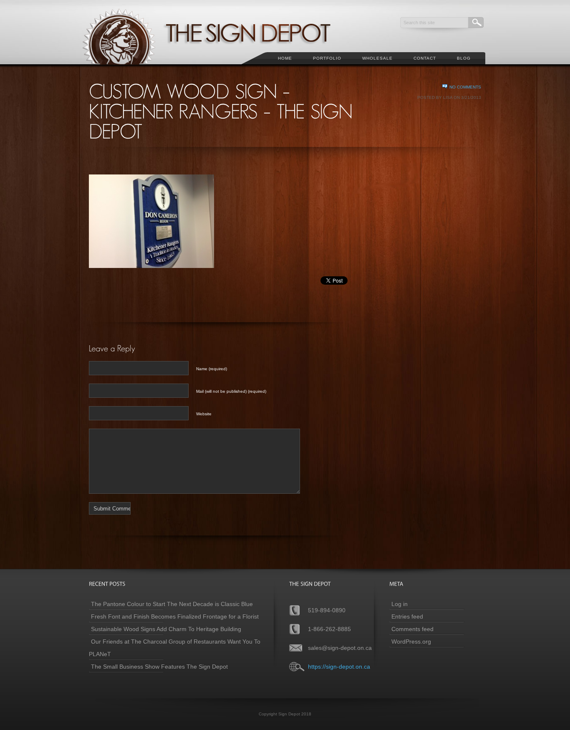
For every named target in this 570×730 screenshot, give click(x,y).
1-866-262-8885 (329, 629)
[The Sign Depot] (218, 69)
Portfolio (327, 58)
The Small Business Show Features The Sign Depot (159, 666)
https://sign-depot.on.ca (339, 666)
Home (285, 58)
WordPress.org (411, 641)
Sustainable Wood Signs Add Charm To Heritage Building (166, 629)
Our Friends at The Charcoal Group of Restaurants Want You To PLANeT (174, 647)
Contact (425, 58)
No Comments (465, 87)
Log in (399, 604)
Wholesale (377, 58)
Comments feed (412, 629)
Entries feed (407, 616)
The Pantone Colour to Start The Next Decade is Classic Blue (172, 604)
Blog (464, 58)
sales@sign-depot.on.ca (340, 647)
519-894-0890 (327, 610)
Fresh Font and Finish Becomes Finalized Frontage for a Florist (175, 616)
